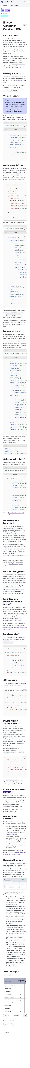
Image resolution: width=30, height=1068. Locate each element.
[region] (15, 125)
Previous (6, 1015)
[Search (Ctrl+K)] (25, 2)
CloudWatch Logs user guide (16, 513)
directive (11, 834)
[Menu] (28, 2)
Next (25, 1015)
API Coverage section (18, 64)
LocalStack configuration (16, 564)
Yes (7, 1024)
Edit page (7, 1032)
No (13, 1024)
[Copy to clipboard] (24, 125)
